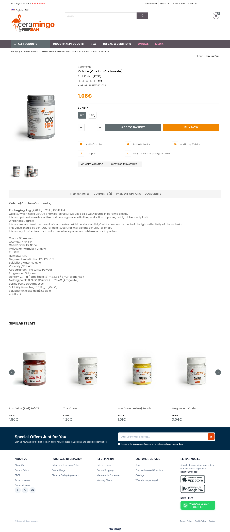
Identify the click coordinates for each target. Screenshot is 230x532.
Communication (22, 485)
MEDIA (159, 44)
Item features (80, 194)
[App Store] (192, 479)
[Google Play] (192, 489)
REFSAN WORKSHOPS (117, 44)
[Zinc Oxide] (88, 367)
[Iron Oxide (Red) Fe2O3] (33, 367)
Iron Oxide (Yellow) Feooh (134, 408)
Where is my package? (147, 480)
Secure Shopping (105, 470)
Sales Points (179, 3)
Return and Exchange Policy (65, 465)
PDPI (17, 475)
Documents (153, 194)
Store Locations (22, 480)
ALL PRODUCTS (27, 44)
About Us (164, 3)
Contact (192, 3)
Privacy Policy (22, 470)
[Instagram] (25, 490)
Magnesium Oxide (183, 408)
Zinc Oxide (70, 408)
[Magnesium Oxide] (196, 367)
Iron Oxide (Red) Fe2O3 (24, 408)
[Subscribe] (211, 436)
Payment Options (128, 194)
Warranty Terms (104, 480)
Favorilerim (151, 3)
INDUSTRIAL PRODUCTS (68, 44)
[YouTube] (32, 490)
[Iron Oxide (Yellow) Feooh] (142, 367)
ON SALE (143, 44)
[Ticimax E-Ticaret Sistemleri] (115, 529)
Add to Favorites (34, 376)
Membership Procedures (109, 475)
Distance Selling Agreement (65, 475)
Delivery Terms (104, 465)
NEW (93, 44)
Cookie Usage (58, 470)
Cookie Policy (200, 521)
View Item (45, 376)
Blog (138, 465)
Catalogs (140, 475)
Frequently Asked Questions (149, 470)
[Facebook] (18, 490)
